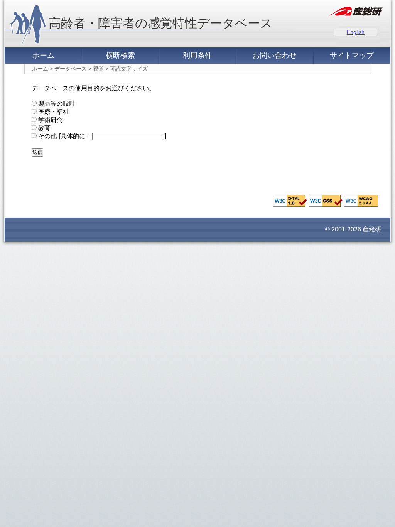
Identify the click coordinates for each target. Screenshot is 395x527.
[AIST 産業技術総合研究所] (356, 12)
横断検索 (120, 55)
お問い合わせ (275, 55)
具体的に (73, 136)
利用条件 (197, 55)
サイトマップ (352, 55)
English (356, 32)
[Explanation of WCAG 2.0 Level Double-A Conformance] (361, 204)
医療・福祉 (53, 111)
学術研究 (50, 120)
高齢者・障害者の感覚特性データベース (161, 23)
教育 (44, 128)
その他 (47, 136)
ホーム (43, 55)
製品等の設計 (56, 103)
